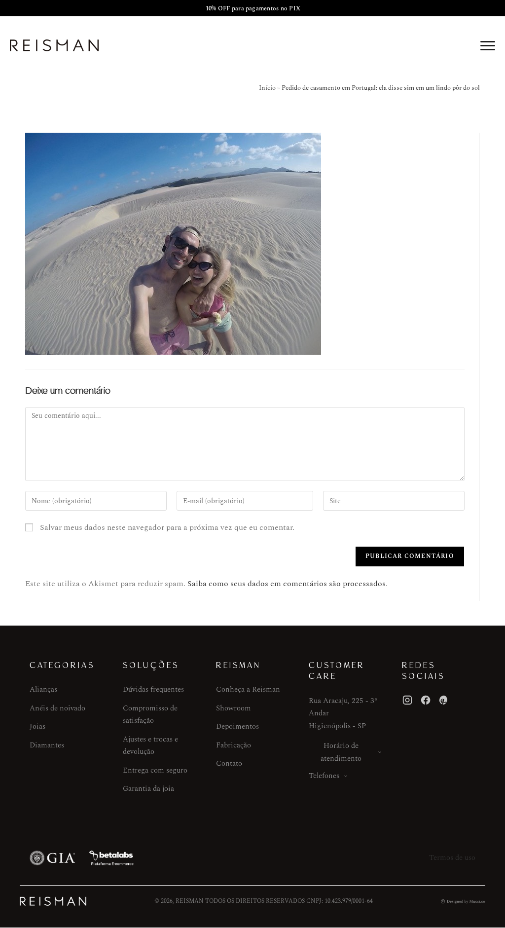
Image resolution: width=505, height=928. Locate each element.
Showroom (233, 708)
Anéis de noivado (57, 708)
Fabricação (233, 745)
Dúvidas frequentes (153, 689)
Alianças (43, 689)
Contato (229, 763)
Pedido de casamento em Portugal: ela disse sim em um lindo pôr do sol (381, 88)
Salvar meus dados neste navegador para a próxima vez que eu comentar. (167, 527)
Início (267, 88)
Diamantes (47, 745)
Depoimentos (237, 726)
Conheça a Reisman (248, 689)
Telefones (324, 775)
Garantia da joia (148, 788)
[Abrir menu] (487, 45)
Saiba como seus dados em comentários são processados (286, 584)
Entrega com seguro (155, 770)
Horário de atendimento (341, 752)
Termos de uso (452, 857)
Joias (37, 726)
